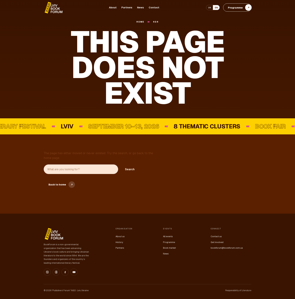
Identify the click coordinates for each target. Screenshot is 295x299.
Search (130, 169)
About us (120, 236)
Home (140, 22)
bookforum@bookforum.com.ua (227, 247)
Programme (169, 242)
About (113, 7)
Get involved (217, 242)
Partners (126, 7)
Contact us (216, 236)
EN (216, 7)
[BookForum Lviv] (53, 7)
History (119, 242)
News (140, 7)
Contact (154, 7)
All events (168, 236)
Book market (169, 247)
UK (209, 7)
